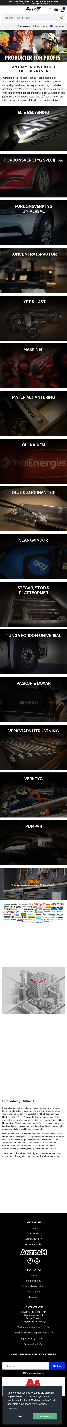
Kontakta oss (34, 1233)
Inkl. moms (59, 26)
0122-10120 (44, 1327)
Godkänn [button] (45, 1416)
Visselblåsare (33, 1291)
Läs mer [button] (12, 1408)
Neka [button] (19, 1416)
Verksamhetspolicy (33, 1244)
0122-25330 (48, 1332)
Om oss (33, 1275)
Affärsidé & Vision (33, 1239)
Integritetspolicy (33, 1280)
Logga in (33, 1297)
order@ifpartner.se (41, 4)
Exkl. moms (42, 26)
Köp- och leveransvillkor (33, 1286)
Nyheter (33, 1228)
